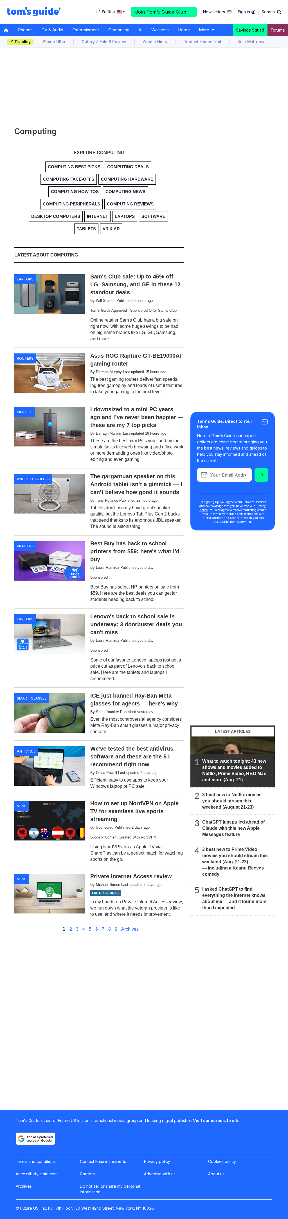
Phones (25, 29)
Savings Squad (250, 30)
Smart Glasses (32, 698)
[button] (271, 12)
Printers (25, 546)
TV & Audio (52, 29)
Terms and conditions (36, 1161)
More (204, 29)
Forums (278, 30)
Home (184, 29)
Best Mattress (250, 41)
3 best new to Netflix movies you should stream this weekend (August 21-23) (232, 800)
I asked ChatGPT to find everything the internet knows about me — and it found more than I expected (234, 898)
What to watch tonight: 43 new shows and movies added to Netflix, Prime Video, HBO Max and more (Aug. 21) (234, 770)
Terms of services (254, 502)
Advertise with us (160, 1173)
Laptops (25, 279)
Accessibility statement (37, 1173)
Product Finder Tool (202, 41)
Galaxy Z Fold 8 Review (104, 41)
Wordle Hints (155, 41)
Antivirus (26, 751)
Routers (25, 358)
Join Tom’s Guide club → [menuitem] (164, 12)
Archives (130, 929)
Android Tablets (33, 479)
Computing (118, 29)
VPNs (21, 806)
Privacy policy (157, 1161)
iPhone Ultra (53, 41)
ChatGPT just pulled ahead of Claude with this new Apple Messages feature (233, 828)
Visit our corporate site (216, 1120)
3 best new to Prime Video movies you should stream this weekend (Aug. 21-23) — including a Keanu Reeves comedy (235, 862)
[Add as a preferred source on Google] (35, 1138)
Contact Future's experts (103, 1161)
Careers (87, 1173)
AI (140, 29)
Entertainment (85, 29)
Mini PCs (25, 412)
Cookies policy (222, 1161)
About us (216, 1173)
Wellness (160, 29)
